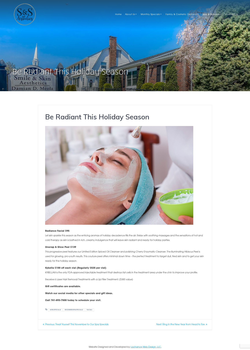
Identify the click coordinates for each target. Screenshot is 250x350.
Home (118, 14)
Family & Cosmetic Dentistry (181, 14)
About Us (130, 14)
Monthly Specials (150, 14)
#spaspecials (55, 310)
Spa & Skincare (211, 14)
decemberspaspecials (74, 310)
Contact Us (232, 14)
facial (89, 310)
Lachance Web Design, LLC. (146, 347)
